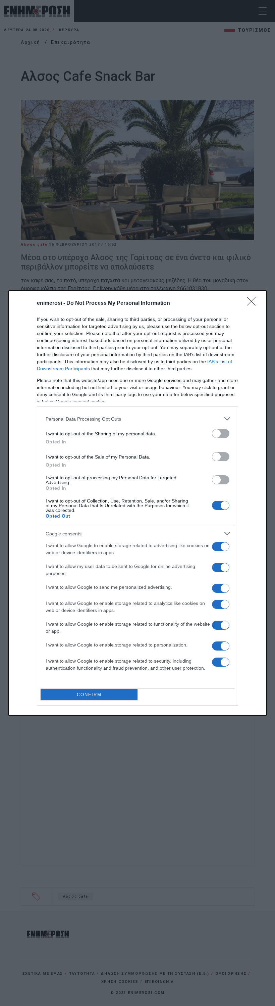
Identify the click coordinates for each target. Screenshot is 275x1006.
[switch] (220, 433)
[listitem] (137, 418)
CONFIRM (89, 694)
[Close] (253, 303)
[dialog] (137, 503)
